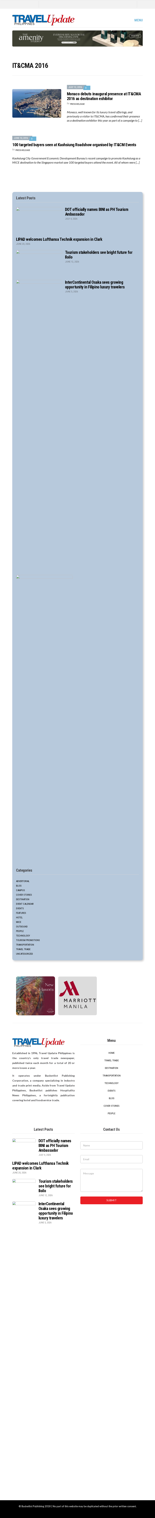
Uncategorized (24, 953)
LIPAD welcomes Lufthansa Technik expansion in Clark (59, 239)
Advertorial (22, 881)
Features (21, 913)
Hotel (19, 917)
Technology (23, 935)
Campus (20, 890)
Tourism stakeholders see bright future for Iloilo (56, 1186)
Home (111, 1052)
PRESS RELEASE (77, 104)
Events (20, 908)
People (20, 931)
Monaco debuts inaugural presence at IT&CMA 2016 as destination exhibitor (104, 96)
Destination (22, 899)
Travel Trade (23, 949)
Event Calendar (25, 903)
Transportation (25, 944)
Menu (138, 20)
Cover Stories (24, 894)
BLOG (19, 885)
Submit (111, 1200)
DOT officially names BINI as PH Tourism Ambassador (55, 1145)
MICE (18, 922)
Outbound (22, 926)
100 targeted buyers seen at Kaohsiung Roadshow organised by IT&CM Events (74, 144)
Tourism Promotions (28, 940)
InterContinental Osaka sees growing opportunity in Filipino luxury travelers (95, 284)
